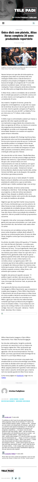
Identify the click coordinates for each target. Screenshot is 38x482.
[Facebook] (12, 478)
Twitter (3, 377)
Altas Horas (14, 399)
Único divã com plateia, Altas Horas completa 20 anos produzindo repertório (19, 36)
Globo (21, 399)
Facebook (20, 375)
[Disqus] (19, 436)
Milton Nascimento (8, 401)
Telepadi (25, 10)
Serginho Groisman (23, 401)
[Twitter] (15, 478)
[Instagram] (19, 478)
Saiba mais (33, 17)
